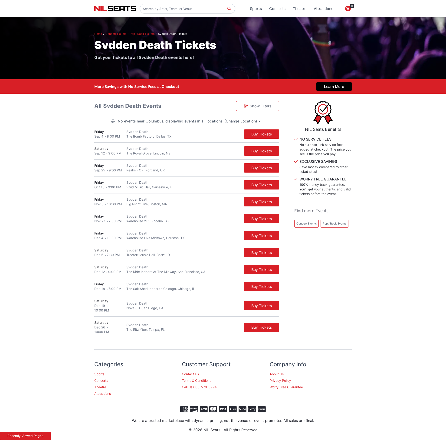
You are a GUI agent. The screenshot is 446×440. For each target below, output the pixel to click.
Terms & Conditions (196, 380)
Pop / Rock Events (334, 223)
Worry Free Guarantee (286, 387)
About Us (277, 374)
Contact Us (190, 374)
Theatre (299, 8)
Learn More (334, 86)
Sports (256, 8)
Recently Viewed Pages (25, 436)
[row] (186, 134)
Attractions (323, 8)
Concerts (277, 8)
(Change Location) (241, 121)
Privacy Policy (280, 380)
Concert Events (306, 223)
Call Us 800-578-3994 (199, 387)
